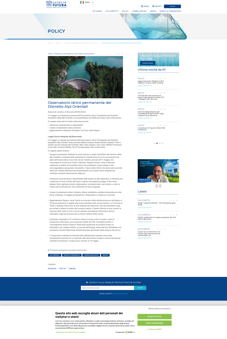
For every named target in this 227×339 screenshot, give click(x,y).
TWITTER (62, 269)
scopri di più (147, 63)
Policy (58, 43)
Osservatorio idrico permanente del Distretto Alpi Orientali (122, 43)
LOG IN (172, 6)
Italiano (87, 2)
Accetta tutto (155, 317)
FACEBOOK (52, 269)
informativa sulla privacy (120, 293)
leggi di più (144, 86)
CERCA (146, 6)
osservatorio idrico (91, 255)
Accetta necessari (154, 323)
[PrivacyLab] (130, 332)
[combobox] (87, 2)
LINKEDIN (72, 269)
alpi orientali (54, 255)
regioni (105, 255)
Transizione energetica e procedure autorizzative (81, 43)
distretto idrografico (72, 255)
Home (50, 43)
